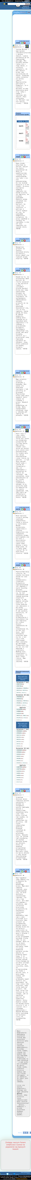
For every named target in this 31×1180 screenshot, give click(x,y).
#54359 (20, 777)
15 (19, 431)
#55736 (20, 686)
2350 (28, 12)
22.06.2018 (22, 789)
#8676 (19, 715)
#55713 (19, 690)
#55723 (25, 690)
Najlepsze (26, 6)
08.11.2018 (22, 425)
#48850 (20, 775)
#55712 (21, 735)
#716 (26, 717)
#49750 (21, 769)
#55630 (19, 701)
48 (19, 875)
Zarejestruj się (19, 1)
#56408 (25, 688)
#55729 (20, 741)
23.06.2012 (22, 869)
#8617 (26, 715)
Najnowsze (25, 8)
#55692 (22, 731)
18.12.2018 (22, 239)
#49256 (21, 771)
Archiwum (25, 1)
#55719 (20, 737)
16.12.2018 (22, 268)
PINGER (17, 1174)
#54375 (19, 781)
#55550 (21, 754)
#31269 (20, 717)
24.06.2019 (22, 41)
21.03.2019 (22, 155)
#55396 (20, 758)
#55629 (24, 705)
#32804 (19, 719)
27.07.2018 (22, 563)
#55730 (19, 692)
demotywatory (27, 1176)
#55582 (20, 697)
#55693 (21, 733)
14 (19, 376)
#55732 (20, 684)
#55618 (20, 698)
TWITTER (10, 1174)
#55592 (21, 750)
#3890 (20, 711)
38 (19, 569)
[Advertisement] (7, 569)
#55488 (19, 705)
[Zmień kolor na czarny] (6, 4)
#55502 (20, 760)
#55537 (20, 756)
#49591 (20, 773)
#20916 (20, 713)
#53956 (20, 779)
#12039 (21, 709)
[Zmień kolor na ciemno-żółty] (4, 4)
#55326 (25, 762)
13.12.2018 (22, 371)
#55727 (24, 692)
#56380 (19, 688)
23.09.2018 (22, 507)
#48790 (21, 767)
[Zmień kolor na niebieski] (2, 4)
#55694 (21, 752)
